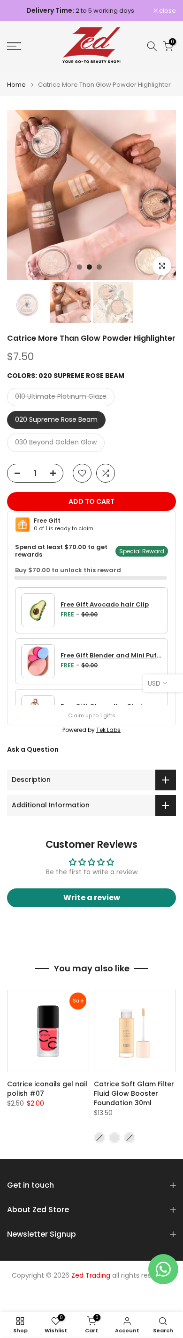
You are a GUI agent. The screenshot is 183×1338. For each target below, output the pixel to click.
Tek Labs (108, 730)
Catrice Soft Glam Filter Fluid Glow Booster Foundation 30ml (134, 1093)
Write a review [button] (91, 897)
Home (16, 85)
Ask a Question (33, 749)
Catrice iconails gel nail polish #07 (47, 1088)
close (167, 11)
